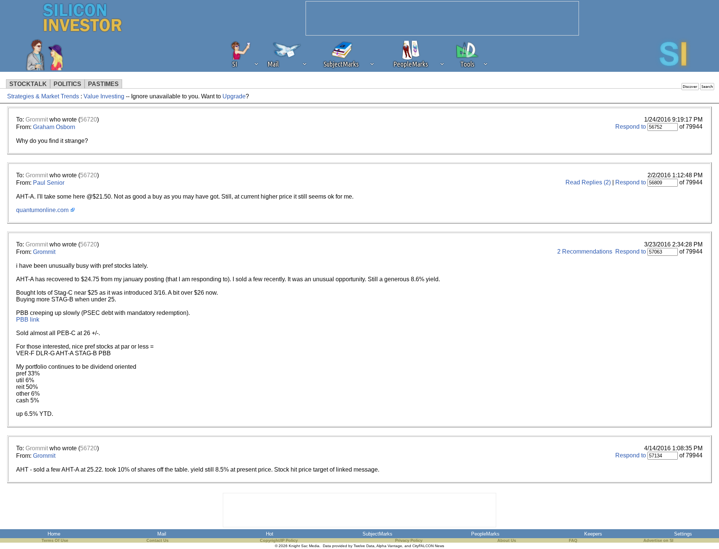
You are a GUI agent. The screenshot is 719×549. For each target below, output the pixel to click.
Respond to (630, 126)
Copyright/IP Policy (279, 540)
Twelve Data (364, 546)
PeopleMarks (485, 534)
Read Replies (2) (588, 182)
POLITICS (67, 84)
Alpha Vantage (389, 546)
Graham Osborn (54, 127)
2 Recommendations (584, 251)
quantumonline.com (42, 210)
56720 (88, 119)
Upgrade (234, 96)
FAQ (573, 540)
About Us (506, 540)
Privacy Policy (408, 540)
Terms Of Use (55, 540)
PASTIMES (103, 84)
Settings (683, 534)
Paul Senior (48, 183)
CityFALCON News (428, 546)
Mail (161, 534)
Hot (269, 534)
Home (54, 534)
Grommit (36, 119)
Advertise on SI (658, 540)
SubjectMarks (377, 534)
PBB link (27, 319)
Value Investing (104, 96)
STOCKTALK (28, 84)
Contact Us (157, 540)
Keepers (593, 534)
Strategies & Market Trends (43, 96)
